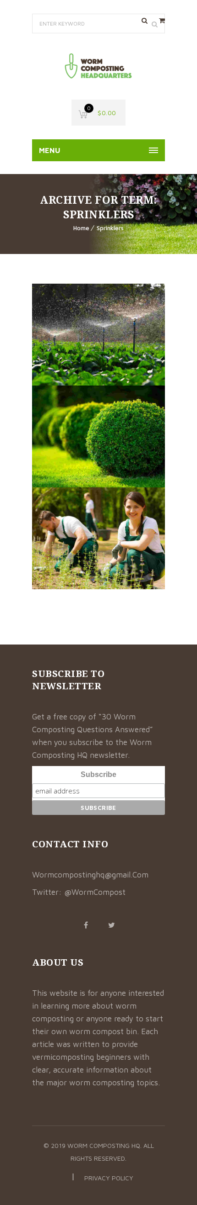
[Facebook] (85, 925)
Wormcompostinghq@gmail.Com (90, 874)
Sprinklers (110, 228)
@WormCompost (95, 892)
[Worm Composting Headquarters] (98, 66)
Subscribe (98, 774)
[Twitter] (111, 925)
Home (81, 228)
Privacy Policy (108, 1178)
